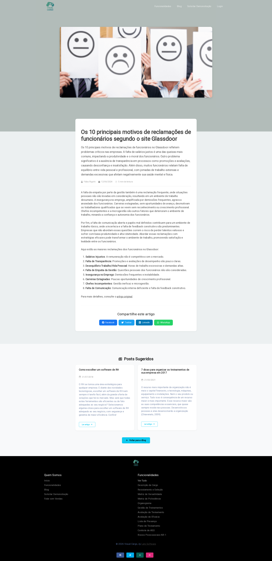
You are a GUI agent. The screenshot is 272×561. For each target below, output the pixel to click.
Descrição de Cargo (148, 485)
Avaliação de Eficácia (149, 516)
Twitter (128, 322)
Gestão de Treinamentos (150, 507)
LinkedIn (146, 322)
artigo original (124, 296)
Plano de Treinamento (149, 526)
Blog (179, 6)
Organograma (144, 503)
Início (47, 480)
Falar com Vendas (53, 498)
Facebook (109, 322)
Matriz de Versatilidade (150, 494)
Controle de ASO (146, 530)
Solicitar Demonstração (199, 6)
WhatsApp (165, 322)
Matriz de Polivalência (149, 498)
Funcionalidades (162, 6)
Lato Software (149, 544)
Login (220, 6)
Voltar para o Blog (137, 440)
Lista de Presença (147, 521)
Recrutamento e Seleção (150, 489)
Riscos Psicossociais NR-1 (152, 535)
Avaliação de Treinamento (151, 512)
